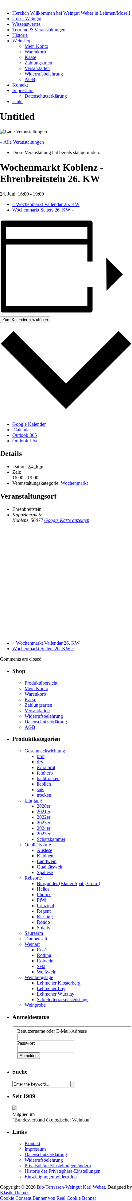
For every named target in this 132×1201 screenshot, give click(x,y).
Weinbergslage (39, 977)
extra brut (46, 767)
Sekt (41, 966)
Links (17, 101)
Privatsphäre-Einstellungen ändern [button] (58, 1165)
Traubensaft (36, 938)
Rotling (44, 955)
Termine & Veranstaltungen (38, 29)
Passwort (26, 1043)
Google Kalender (29, 424)
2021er (43, 811)
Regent (44, 911)
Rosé (42, 949)
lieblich (44, 784)
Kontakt (20, 84)
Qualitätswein (50, 866)
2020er (43, 806)
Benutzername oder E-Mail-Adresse (52, 1031)
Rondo (43, 922)
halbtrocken (48, 778)
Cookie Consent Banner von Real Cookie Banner (48, 1198)
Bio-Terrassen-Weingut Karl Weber (71, 1187)
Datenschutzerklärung (46, 96)
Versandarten (37, 68)
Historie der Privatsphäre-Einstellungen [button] (62, 1171)
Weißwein (46, 971)
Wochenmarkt (74, 483)
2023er (43, 822)
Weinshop (22, 40)
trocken (44, 795)
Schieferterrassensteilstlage (62, 999)
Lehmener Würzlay (55, 994)
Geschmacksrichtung (45, 750)
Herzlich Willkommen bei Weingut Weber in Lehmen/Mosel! (71, 13)
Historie (20, 35)
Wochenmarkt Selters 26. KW (43, 209)
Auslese (44, 850)
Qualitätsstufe (38, 844)
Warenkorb (35, 51)
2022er (43, 817)
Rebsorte (33, 877)
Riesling (45, 916)
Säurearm (34, 933)
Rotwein (45, 960)
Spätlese (45, 872)
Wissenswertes (26, 24)
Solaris (43, 927)
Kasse (30, 57)
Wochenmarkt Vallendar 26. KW (46, 204)
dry (40, 761)
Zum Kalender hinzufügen (25, 319)
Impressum (22, 90)
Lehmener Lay (51, 988)
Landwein (46, 861)
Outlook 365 (24, 435)
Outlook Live (25, 440)
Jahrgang (33, 800)
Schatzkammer (51, 839)
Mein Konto (36, 46)
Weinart (32, 944)
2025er (43, 833)
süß (40, 789)
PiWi (41, 900)
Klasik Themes (14, 1192)
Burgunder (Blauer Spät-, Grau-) (68, 883)
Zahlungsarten (38, 62)
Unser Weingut (26, 18)
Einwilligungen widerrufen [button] (51, 1176)
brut (41, 756)
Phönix (44, 894)
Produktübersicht (41, 683)
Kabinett (45, 855)
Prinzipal (45, 905)
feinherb (45, 772)
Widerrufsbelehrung (44, 73)
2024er (43, 828)
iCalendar (21, 429)
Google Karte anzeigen (66, 520)
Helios (43, 889)
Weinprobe (35, 1005)
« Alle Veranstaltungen (22, 142)
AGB (30, 79)
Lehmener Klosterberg (58, 982)
